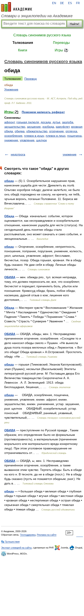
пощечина (74, 135)
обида (9, 181)
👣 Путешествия (10, 541)
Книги (22, 50)
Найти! (74, 24)
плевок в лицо (55, 135)
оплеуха (71, 131)
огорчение (56, 131)
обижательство (36, 131)
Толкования (22, 43)
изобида (48, 126)
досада (46, 122)
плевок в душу (34, 135)
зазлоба (67, 122)
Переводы (61, 43)
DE (62, 3)
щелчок (41, 140)
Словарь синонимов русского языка (42, 35)
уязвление (27, 140)
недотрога (18, 154)
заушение (34, 126)
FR (78, 3)
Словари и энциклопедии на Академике (37, 16)
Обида (9, 216)
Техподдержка (28, 534)
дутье (56, 122)
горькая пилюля (27, 122)
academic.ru (16, 7)
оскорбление (13, 135)
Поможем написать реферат (43, 112)
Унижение (11, 89)
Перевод (30, 78)
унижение (11, 140)
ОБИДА (9, 277)
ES (70, 3)
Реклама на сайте (46, 534)
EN (54, 3)
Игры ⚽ (61, 50)
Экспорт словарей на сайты (16, 547)
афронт (9, 122)
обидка (20, 131)
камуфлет (62, 126)
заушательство (14, 126)
